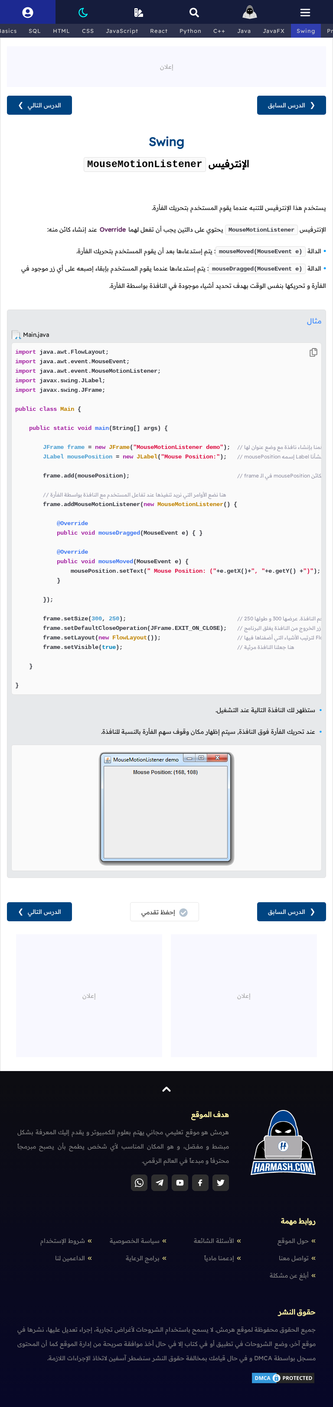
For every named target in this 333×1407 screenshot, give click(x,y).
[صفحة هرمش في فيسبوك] (200, 1183)
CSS (88, 30)
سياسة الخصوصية (135, 1241)
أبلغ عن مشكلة (289, 1275)
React (159, 30)
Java (244, 30)
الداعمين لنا (70, 1258)
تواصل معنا (294, 1258)
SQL (35, 30)
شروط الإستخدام (62, 1241)
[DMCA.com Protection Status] (283, 1382)
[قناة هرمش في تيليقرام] (159, 1183)
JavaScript (122, 30)
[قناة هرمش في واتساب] (139, 1183)
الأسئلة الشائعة (214, 1241)
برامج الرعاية (143, 1258)
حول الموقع (293, 1241)
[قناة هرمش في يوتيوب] (180, 1183)
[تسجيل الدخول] (28, 12)
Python (191, 30)
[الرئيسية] (250, 12)
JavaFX (274, 30)
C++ (219, 30)
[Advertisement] (166, 65)
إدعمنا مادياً (219, 1258)
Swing (306, 30)
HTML (61, 30)
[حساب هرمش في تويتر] (220, 1183)
